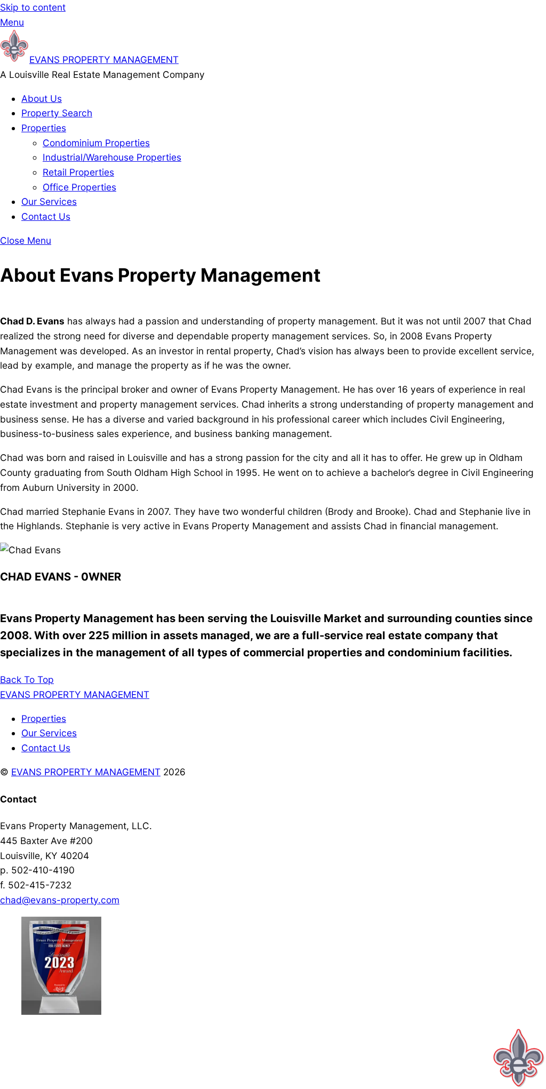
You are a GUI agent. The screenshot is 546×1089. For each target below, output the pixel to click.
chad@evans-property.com (59, 899)
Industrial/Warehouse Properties (112, 157)
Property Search (56, 112)
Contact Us (45, 216)
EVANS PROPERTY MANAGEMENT (85, 771)
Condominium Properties (96, 142)
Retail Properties (78, 172)
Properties (43, 127)
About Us (41, 98)
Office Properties (79, 187)
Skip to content (33, 7)
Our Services (49, 201)
